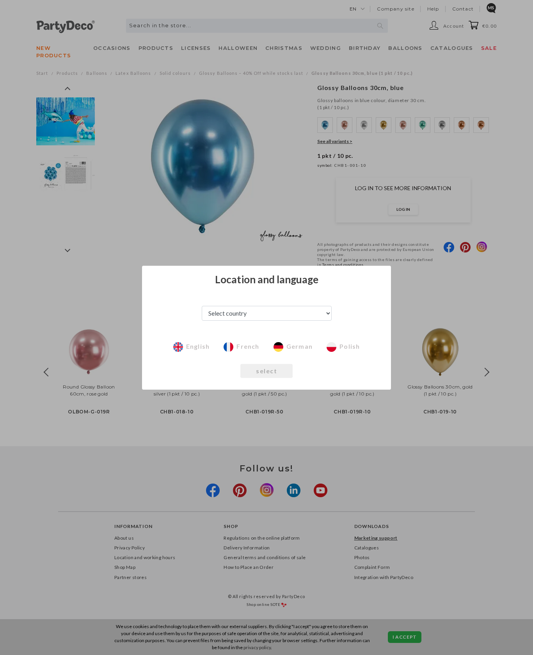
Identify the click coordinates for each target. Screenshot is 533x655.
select (266, 370)
